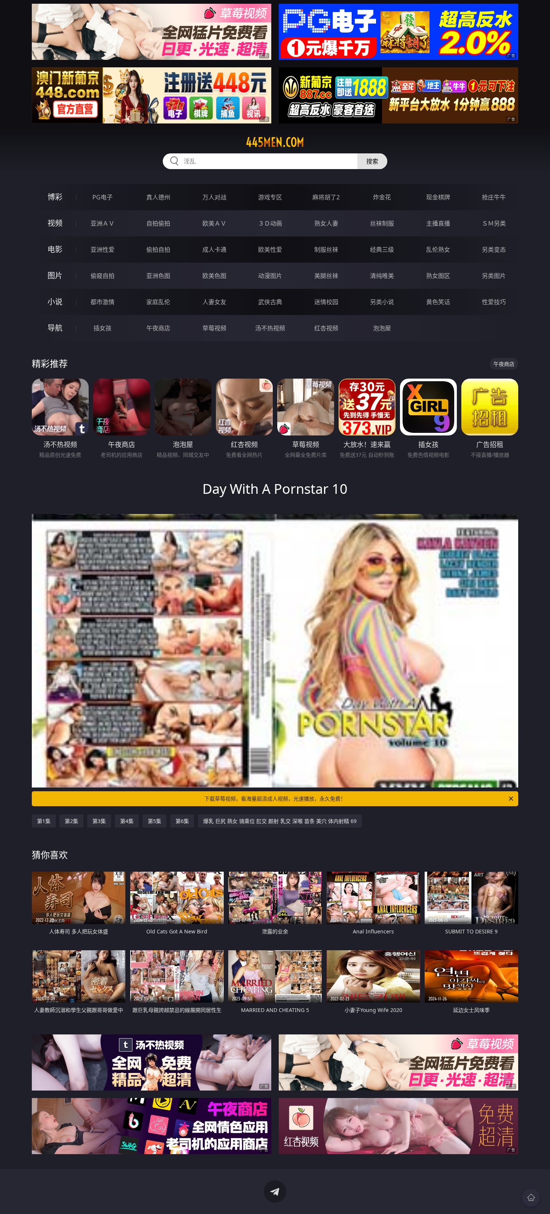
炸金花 (382, 197)
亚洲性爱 (102, 249)
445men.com (275, 142)
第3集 (99, 821)
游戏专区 (270, 197)
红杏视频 (326, 328)
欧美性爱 (270, 249)
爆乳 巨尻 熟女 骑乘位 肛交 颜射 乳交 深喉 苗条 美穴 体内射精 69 (280, 821)
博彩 (55, 197)
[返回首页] (531, 1198)
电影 (55, 249)
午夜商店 (158, 328)
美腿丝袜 (326, 276)
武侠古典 (270, 302)
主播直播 (438, 223)
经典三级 (382, 249)
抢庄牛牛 (494, 197)
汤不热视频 (270, 328)
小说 (55, 302)
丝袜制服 (382, 223)
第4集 (127, 821)
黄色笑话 (438, 302)
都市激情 (102, 302)
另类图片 (494, 276)
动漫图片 (270, 276)
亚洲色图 (158, 276)
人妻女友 (214, 302)
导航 (55, 328)
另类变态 (494, 249)
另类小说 (382, 302)
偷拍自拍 (158, 249)
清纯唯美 (382, 276)
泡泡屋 (382, 328)
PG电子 (102, 197)
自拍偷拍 (158, 223)
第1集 (44, 821)
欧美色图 (214, 276)
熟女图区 (438, 276)
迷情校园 (326, 302)
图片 (55, 275)
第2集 (71, 821)
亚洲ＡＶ (102, 223)
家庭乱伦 (158, 302)
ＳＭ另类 (494, 223)
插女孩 (102, 328)
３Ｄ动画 (270, 223)
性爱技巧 (494, 302)
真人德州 (158, 197)
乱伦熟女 (438, 249)
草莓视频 (214, 328)
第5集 (154, 821)
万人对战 (214, 197)
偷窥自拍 (102, 276)
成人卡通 (214, 249)
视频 (55, 223)
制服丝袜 (326, 249)
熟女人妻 (326, 223)
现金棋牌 (438, 197)
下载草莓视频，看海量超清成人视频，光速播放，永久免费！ (275, 798)
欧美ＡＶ (214, 223)
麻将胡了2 (326, 197)
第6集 (182, 821)
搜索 (372, 161)
